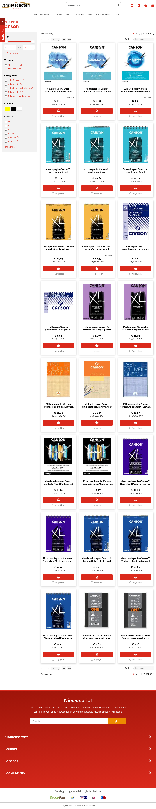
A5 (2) (10, 121)
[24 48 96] (56, 39)
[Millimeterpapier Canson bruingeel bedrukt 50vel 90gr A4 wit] (97, 379)
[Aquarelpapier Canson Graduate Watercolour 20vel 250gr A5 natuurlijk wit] (135, 64)
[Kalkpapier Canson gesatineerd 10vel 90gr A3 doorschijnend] (135, 221)
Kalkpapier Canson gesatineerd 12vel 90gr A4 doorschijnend (58, 330)
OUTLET (119, 14)
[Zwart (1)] (13, 109)
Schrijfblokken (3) (16, 80)
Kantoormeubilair (84, 14)
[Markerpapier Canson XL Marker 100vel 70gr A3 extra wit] (97, 302)
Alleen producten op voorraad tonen (17, 66)
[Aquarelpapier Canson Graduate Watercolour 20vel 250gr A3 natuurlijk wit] (58, 64)
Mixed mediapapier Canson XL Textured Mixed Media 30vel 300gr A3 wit (135, 561)
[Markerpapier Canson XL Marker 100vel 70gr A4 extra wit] (135, 302)
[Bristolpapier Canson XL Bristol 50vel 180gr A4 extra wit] (97, 221)
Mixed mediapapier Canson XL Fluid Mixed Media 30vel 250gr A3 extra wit (135, 484)
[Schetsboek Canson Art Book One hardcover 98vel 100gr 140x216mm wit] (135, 610)
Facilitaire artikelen (62, 14)
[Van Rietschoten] (16, 8)
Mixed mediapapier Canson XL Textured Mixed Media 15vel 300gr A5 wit (97, 561)
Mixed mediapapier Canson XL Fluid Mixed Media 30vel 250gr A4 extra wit (58, 561)
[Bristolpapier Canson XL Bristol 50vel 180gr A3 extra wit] (58, 221)
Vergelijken (59, 116)
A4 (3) (10, 125)
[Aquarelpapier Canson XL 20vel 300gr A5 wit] (58, 144)
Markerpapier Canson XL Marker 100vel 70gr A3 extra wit (97, 330)
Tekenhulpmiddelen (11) (19, 96)
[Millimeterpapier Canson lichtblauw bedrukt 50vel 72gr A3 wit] (135, 379)
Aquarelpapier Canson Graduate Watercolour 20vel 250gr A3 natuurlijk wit (58, 92)
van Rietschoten (88, 806)
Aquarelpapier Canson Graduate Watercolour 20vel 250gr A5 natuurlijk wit (135, 92)
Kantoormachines (104, 14)
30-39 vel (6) (13, 141)
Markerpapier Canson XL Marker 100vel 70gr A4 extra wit (136, 330)
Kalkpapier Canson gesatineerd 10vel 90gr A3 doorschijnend (135, 249)
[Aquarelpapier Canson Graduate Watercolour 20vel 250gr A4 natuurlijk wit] (97, 64)
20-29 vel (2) (13, 137)
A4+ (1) (11, 133)
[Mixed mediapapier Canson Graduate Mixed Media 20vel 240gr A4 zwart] (97, 456)
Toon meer (10, 147)
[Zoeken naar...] (118, 5)
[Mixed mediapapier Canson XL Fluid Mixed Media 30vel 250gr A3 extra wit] (135, 456)
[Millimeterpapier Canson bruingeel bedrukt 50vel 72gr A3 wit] (58, 379)
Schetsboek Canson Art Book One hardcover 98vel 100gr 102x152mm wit (97, 638)
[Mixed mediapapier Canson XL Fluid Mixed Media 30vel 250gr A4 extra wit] (58, 533)
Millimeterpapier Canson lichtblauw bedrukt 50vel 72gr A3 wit (135, 407)
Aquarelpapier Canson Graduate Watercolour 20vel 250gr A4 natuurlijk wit (97, 92)
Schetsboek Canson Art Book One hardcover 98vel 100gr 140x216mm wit (135, 638)
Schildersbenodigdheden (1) (21, 88)
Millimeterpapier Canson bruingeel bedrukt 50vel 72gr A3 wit (58, 407)
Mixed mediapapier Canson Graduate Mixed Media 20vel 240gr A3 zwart (58, 484)
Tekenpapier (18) (15, 92)
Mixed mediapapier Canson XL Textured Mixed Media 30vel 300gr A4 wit (58, 638)
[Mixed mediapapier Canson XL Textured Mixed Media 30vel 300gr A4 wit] (58, 610)
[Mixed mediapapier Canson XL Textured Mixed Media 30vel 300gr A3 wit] (135, 533)
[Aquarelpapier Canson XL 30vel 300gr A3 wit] (97, 144)
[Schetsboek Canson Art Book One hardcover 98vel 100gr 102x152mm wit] (97, 610)
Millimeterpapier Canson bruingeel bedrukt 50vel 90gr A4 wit (97, 407)
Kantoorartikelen (42, 14)
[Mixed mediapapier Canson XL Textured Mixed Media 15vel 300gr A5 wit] (97, 533)
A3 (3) (10, 129)
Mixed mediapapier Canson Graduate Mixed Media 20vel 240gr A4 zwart (97, 484)
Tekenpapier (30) (15, 84)
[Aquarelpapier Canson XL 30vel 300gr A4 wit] (135, 144)
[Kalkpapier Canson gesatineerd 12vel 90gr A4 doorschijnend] (58, 302)
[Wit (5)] (19, 109)
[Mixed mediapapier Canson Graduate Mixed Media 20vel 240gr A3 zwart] (58, 456)
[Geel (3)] (7, 109)
